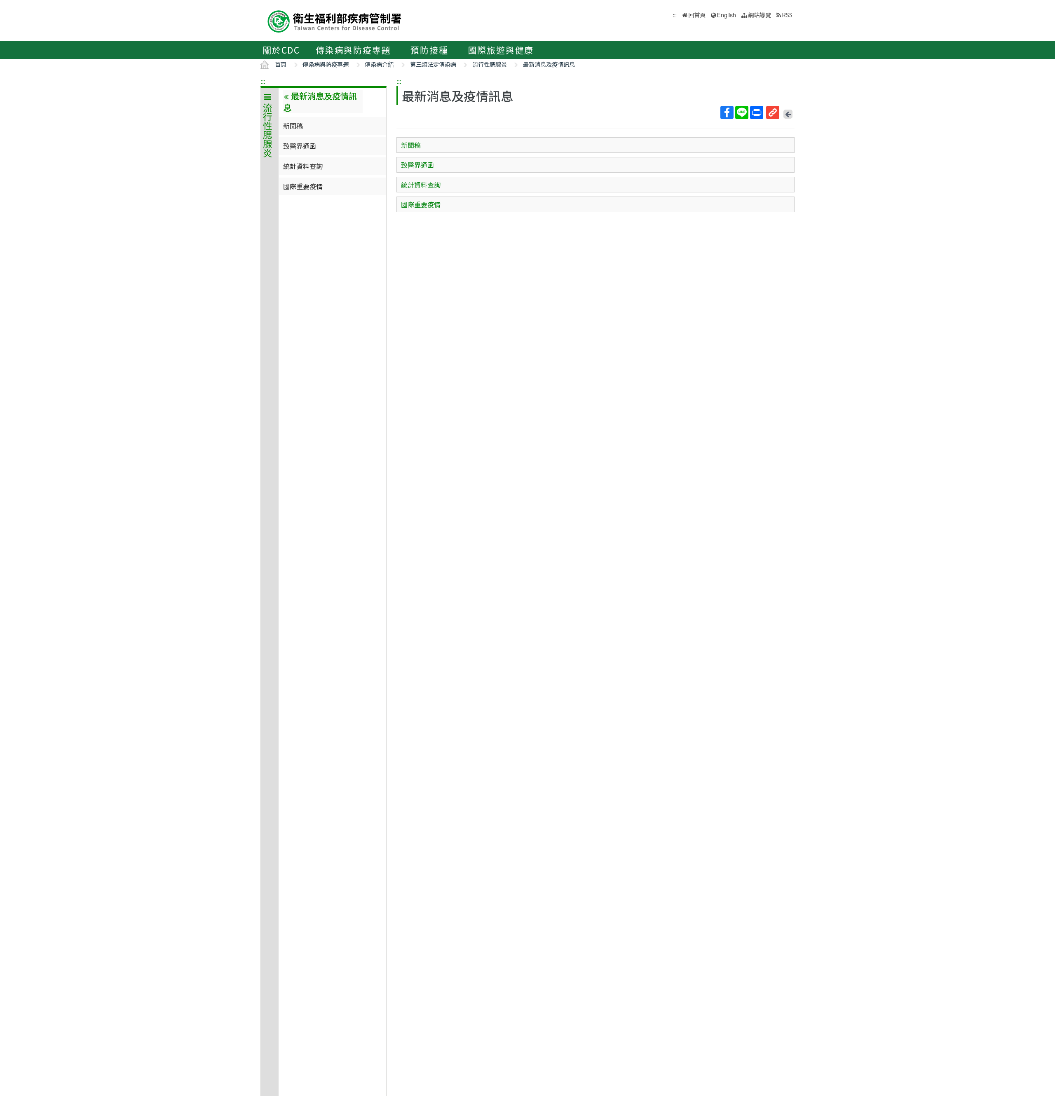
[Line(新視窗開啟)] (741, 112)
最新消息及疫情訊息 (549, 64)
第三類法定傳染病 (433, 64)
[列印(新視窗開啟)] (756, 112)
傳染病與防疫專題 (353, 50)
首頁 (280, 64)
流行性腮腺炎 (489, 64)
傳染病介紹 (379, 64)
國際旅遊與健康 (501, 50)
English (726, 14)
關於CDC (281, 50)
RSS (787, 14)
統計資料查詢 (303, 166)
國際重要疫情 (303, 186)
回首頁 (697, 14)
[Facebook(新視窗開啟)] (727, 112)
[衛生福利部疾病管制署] (334, 20)
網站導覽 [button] (759, 14)
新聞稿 (293, 126)
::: (262, 81)
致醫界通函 (299, 146)
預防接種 (429, 50)
